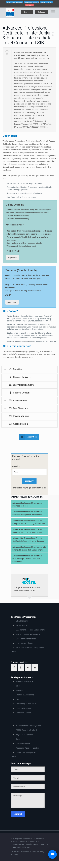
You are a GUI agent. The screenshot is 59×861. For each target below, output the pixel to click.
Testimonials (26, 844)
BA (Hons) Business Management (30, 648)
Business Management (25, 681)
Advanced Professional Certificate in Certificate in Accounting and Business (28, 539)
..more (13, 652)
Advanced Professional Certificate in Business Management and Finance (27, 513)
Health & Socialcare (24, 708)
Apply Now (12, 257)
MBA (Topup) (21, 625)
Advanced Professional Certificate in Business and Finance (27, 504)
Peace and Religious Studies (27, 748)
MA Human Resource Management (30, 630)
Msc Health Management (26, 639)
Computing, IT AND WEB (26, 704)
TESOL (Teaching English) (26, 730)
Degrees (27, 12)
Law (17, 699)
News (35, 844)
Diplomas (41, 12)
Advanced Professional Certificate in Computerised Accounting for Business (28, 522)
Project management (24, 734)
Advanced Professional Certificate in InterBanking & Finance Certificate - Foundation (27, 559)
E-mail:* (16, 466)
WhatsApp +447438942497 (14, 2)
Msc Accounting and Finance (28, 634)
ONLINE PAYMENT (46, 2)
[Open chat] (52, 854)
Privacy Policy (25, 841)
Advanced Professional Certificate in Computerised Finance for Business (27, 530)
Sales (18, 686)
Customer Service (23, 743)
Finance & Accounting (25, 695)
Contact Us (43, 844)
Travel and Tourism (23, 713)
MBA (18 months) (23, 621)
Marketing (20, 690)
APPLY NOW (29, 5)
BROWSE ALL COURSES (32, 2)
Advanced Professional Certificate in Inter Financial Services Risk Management (29, 548)
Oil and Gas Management (26, 752)
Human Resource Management (28, 725)
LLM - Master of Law (24, 643)
